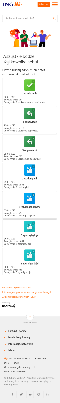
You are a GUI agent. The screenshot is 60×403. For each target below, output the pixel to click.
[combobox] (30, 18)
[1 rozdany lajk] (29, 170)
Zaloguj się (43, 4)
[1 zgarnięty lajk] (29, 226)
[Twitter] (21, 394)
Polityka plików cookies (15, 371)
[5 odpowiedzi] (29, 141)
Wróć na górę (30, 322)
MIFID (6, 362)
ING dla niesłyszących (19, 358)
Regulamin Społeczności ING (16, 287)
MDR (16, 362)
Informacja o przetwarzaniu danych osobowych (27, 292)
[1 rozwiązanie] (29, 85)
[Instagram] (38, 394)
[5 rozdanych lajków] (29, 198)
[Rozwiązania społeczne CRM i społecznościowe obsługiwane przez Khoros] (8, 305)
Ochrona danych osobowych (18, 367)
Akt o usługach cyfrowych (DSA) (19, 296)
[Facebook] (12, 394)
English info (40, 358)
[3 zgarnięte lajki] (29, 255)
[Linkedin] (47, 394)
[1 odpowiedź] (29, 113)
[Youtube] (30, 394)
